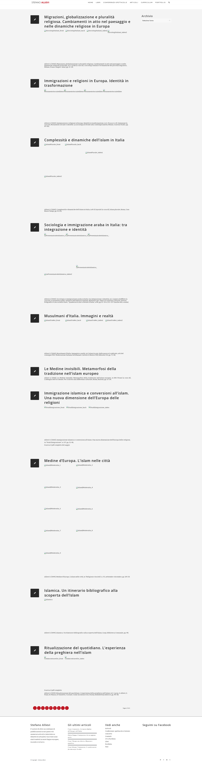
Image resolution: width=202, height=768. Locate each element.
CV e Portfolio (110, 739)
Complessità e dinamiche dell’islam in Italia (84, 140)
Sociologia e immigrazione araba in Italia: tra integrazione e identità (85, 227)
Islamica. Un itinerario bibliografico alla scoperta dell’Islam (81, 592)
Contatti (108, 736)
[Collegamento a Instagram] (166, 759)
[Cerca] (169, 2)
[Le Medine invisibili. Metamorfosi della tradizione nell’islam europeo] (35, 371)
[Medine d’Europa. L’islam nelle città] (35, 463)
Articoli (108, 728)
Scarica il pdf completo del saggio (57, 445)
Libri (107, 741)
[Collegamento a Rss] (169, 759)
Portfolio (108, 744)
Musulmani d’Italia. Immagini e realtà (78, 315)
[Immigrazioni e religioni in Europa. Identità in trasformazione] (35, 83)
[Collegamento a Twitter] (160, 759)
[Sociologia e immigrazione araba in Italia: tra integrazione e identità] (35, 227)
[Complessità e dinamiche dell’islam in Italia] (35, 142)
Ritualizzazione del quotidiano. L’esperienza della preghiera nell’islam (85, 650)
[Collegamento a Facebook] (163, 759)
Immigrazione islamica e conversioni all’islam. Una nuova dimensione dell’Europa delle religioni (86, 398)
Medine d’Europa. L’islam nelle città (77, 460)
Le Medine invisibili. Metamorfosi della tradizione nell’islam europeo (80, 371)
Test (106, 747)
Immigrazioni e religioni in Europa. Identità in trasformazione (86, 83)
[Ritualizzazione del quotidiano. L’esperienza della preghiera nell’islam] (35, 650)
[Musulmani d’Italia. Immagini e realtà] (35, 318)
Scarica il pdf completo (53, 690)
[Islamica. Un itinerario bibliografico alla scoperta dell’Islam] (35, 593)
